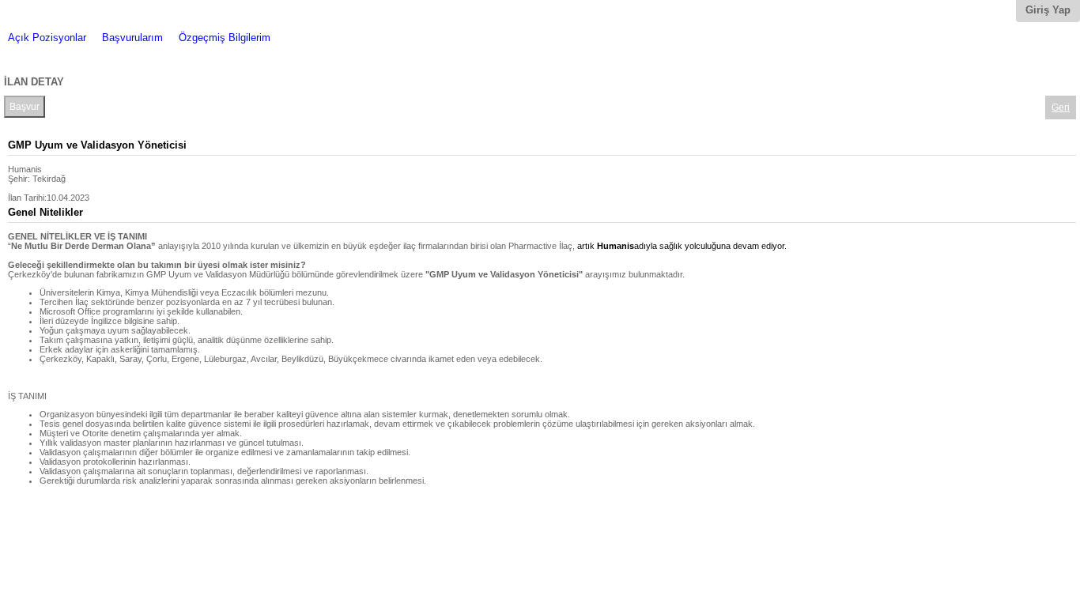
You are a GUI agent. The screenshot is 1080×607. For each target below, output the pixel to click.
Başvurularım (132, 37)
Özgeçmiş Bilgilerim (224, 37)
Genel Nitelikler (45, 212)
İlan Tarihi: (27, 197)
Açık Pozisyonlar (47, 37)
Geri (1061, 107)
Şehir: (19, 178)
